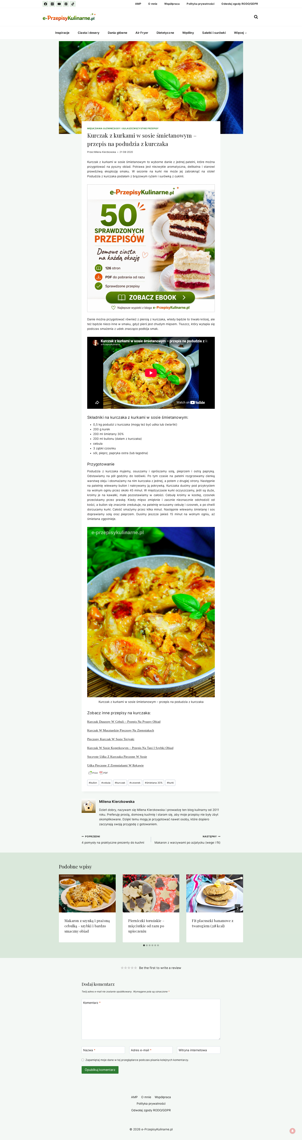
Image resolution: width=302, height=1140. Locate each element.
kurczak (120, 782)
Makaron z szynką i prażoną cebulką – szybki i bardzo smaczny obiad (87, 925)
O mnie (152, 3)
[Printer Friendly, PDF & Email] (98, 773)
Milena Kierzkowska (105, 152)
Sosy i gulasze (123, 128)
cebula (105, 782)
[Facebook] (45, 4)
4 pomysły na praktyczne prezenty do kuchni (113, 839)
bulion (93, 782)
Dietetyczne (165, 32)
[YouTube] (59, 4)
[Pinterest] (66, 4)
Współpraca (172, 3)
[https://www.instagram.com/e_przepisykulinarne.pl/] (52, 4)
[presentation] (87, 893)
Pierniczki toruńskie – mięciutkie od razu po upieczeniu (146, 925)
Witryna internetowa (193, 1050)
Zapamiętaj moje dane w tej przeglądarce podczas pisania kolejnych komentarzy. (137, 1060)
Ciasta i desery (88, 32)
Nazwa (89, 1050)
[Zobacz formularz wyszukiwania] (256, 16)
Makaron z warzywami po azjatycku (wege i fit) (187, 839)
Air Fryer (141, 32)
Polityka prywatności (200, 3)
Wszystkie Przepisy (146, 128)
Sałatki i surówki (214, 32)
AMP (138, 3)
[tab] (144, 945)
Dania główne (117, 32)
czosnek (135, 782)
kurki (170, 782)
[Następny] (237, 908)
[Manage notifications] (292, 1131)
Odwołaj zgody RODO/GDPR (239, 3)
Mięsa (90, 128)
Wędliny (188, 32)
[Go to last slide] (64, 908)
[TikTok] (73, 4)
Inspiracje (62, 32)
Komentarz (92, 1003)
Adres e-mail (141, 1050)
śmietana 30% (154, 782)
